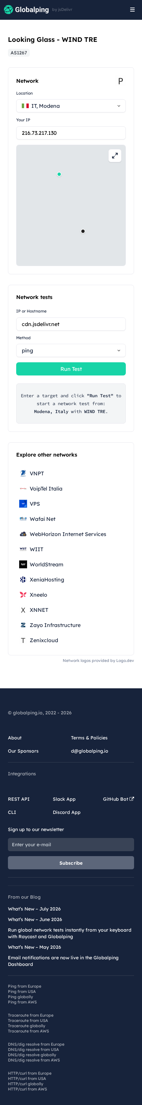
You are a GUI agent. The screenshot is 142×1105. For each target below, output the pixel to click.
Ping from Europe (24, 986)
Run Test (71, 369)
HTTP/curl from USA (27, 1078)
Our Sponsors (23, 751)
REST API (19, 799)
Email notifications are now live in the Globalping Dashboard (63, 961)
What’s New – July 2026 (34, 909)
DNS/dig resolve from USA (33, 1049)
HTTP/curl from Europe (30, 1073)
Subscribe (71, 863)
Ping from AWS (22, 1002)
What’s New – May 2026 (34, 947)
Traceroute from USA (28, 1020)
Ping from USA (22, 991)
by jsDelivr (62, 10)
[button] (83, 231)
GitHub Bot (116, 799)
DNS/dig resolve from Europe (36, 1044)
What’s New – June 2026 (35, 919)
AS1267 (19, 53)
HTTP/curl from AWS (27, 1089)
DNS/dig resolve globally (32, 1054)
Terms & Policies (89, 738)
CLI (12, 812)
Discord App (67, 812)
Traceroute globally (26, 1025)
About (14, 738)
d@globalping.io (89, 751)
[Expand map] (115, 155)
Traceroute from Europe (30, 1015)
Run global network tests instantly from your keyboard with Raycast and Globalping (69, 933)
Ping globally (20, 996)
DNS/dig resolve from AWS (34, 1060)
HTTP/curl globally (25, 1083)
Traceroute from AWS (28, 1031)
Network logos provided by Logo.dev (98, 660)
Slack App (64, 799)
